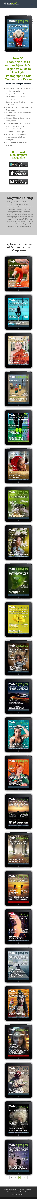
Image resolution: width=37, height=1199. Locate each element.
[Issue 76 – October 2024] (18, 696)
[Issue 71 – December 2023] (18, 888)
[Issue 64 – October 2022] (18, 1157)
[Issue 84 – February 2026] (18, 389)
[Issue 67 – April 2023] (18, 1042)
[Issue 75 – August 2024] (18, 735)
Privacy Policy (24, 1192)
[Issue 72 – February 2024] (18, 850)
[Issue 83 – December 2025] (18, 427)
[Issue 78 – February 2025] (18, 619)
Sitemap (21, 1189)
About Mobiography (10, 1189)
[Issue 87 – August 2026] (18, 274)
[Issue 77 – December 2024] (18, 658)
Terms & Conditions (17, 1194)
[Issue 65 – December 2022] (18, 1119)
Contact (28, 1189)
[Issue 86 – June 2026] (18, 312)
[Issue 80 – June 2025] (18, 543)
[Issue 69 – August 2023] (18, 965)
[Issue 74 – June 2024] (18, 773)
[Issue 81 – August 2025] (18, 504)
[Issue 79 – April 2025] (18, 581)
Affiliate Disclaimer (12, 1192)
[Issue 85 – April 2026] (18, 350)
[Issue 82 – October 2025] (18, 466)
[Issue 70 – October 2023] (18, 927)
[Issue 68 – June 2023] (18, 1003)
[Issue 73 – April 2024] (18, 811)
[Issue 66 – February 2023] (18, 1080)
